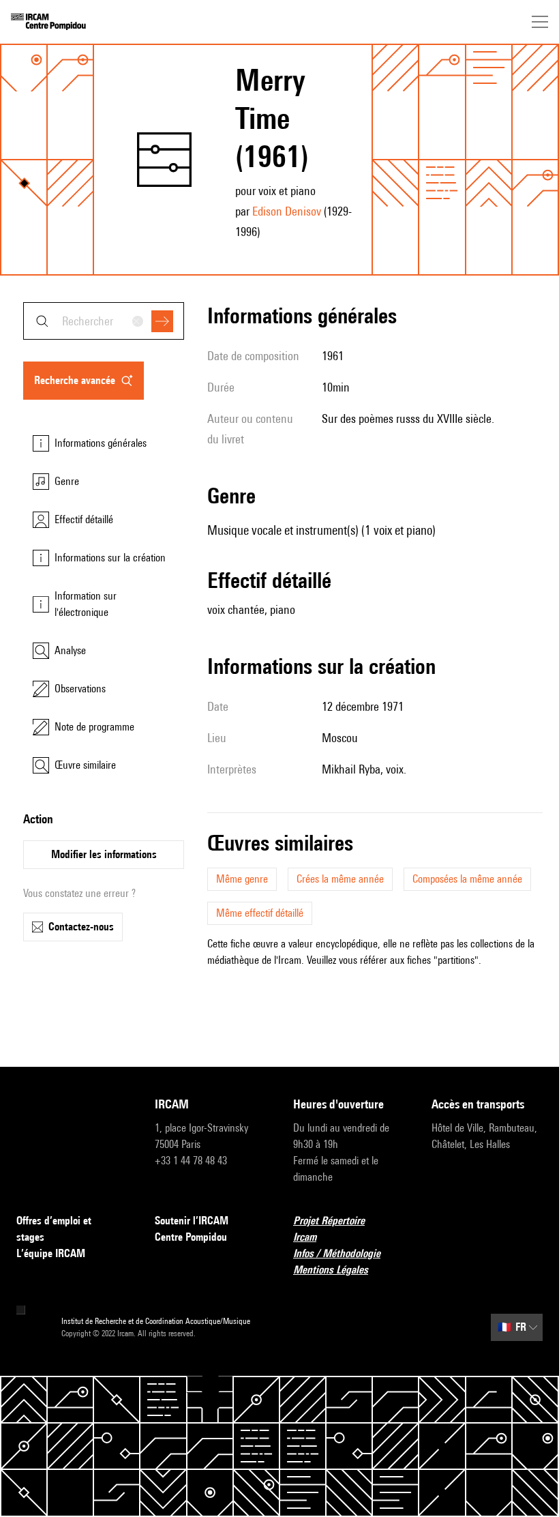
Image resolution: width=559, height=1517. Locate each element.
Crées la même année (340, 878)
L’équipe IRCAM (50, 1253)
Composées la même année (467, 878)
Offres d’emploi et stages (53, 1228)
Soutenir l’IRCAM (191, 1220)
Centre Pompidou (191, 1237)
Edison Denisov (286, 211)
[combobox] (103, 321)
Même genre (242, 878)
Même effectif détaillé (259, 913)
